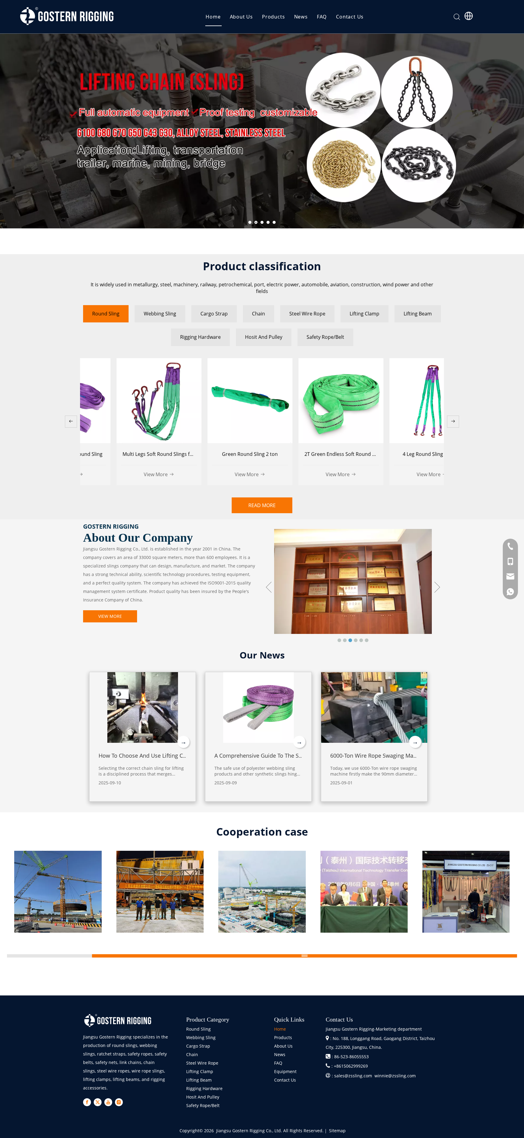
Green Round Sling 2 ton (125, 454)
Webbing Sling (201, 1037)
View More (122, 474)
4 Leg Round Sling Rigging (307, 454)
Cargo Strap (198, 1046)
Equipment (285, 1071)
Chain (192, 1054)
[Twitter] (98, 1102)
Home (213, 16)
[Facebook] (87, 1102)
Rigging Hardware (204, 1088)
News (301, 16)
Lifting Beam (199, 1080)
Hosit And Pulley (202, 1097)
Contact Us (350, 16)
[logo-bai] (118, 1020)
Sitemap (337, 1130)
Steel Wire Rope (202, 1063)
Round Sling (198, 1029)
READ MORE (262, 505)
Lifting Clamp (199, 1071)
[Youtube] (108, 1102)
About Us (241, 16)
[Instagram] (119, 1102)
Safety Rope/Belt (203, 1105)
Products (273, 16)
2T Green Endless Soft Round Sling (219, 454)
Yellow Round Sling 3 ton (399, 454)
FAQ (322, 16)
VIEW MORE (110, 616)
